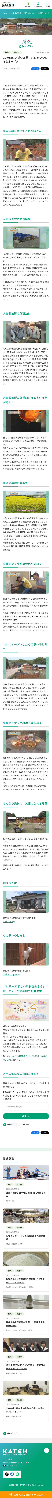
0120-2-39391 (12, 1465)
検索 (24, 1116)
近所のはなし (13, 1433)
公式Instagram (10, 974)
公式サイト (8, 921)
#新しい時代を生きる (11, 68)
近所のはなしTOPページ (18, 1124)
